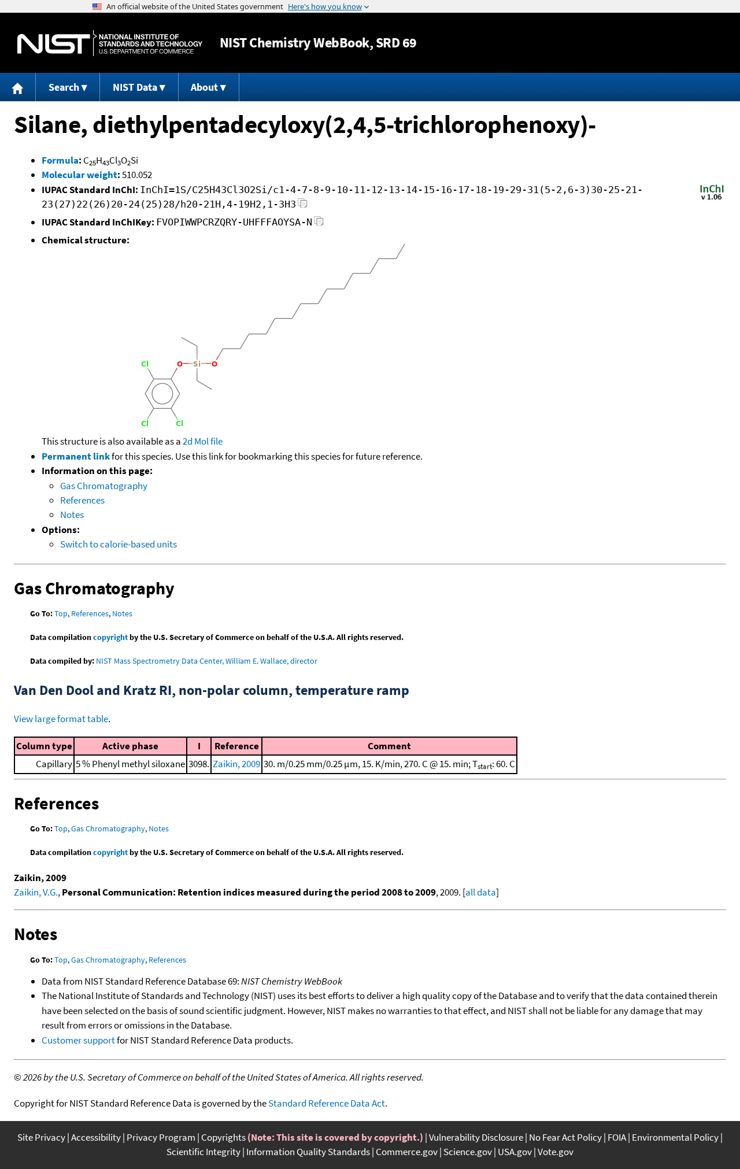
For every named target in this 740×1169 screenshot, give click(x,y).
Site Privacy (41, 1137)
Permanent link (76, 456)
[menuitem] (18, 87)
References (82, 500)
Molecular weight (79, 174)
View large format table (61, 718)
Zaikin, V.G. (36, 892)
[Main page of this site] (18, 87)
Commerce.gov (407, 1151)
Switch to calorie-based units (118, 544)
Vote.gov (556, 1151)
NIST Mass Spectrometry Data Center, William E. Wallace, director (206, 661)
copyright (110, 637)
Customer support (78, 1040)
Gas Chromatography (103, 485)
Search (64, 87)
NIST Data (135, 87)
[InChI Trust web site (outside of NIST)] (712, 199)
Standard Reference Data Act (326, 1103)
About (204, 87)
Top (61, 613)
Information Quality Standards (308, 1151)
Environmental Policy (675, 1137)
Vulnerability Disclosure (476, 1137)
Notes (72, 514)
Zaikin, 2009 (236, 763)
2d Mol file (203, 441)
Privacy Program (161, 1137)
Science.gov (467, 1151)
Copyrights (223, 1137)
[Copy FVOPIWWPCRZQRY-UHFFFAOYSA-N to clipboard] (319, 224)
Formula (60, 160)
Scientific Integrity (203, 1151)
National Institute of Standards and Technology (109, 43)
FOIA (617, 1137)
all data (480, 892)
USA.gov (515, 1151)
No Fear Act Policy (565, 1137)
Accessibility (96, 1137)
